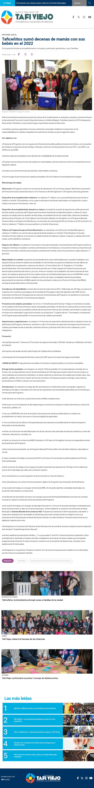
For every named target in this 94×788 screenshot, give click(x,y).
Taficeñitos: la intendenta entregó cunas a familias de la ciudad (32, 600)
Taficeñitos (21, 561)
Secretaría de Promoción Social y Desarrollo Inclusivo (50, 561)
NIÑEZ (4, 636)
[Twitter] (78, 17)
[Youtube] (89, 17)
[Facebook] (73, 17)
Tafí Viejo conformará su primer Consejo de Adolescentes (30, 678)
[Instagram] (84, 17)
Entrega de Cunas (9, 597)
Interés (5, 675)
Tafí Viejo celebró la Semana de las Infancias (23, 639)
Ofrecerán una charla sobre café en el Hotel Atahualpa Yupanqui (36, 6)
